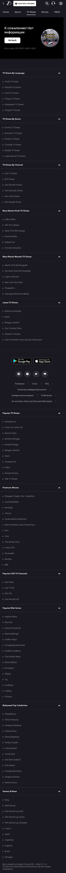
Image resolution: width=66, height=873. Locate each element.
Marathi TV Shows (13, 87)
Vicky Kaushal (11, 748)
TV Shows (31, 12)
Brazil (7, 851)
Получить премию (26, 3)
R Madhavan (10, 714)
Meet (7, 316)
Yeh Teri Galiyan (12, 225)
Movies (44, 12)
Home (6, 12)
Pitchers (8, 696)
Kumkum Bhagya (12, 438)
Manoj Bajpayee (12, 736)
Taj (6, 679)
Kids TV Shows (11, 478)
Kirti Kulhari (10, 765)
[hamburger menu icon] (60, 3)
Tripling (8, 691)
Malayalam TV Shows (14, 104)
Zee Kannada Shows (14, 190)
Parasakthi (9, 553)
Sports (18, 12)
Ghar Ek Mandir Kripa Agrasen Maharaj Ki (23, 339)
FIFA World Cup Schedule (16, 822)
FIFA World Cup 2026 (14, 811)
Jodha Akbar (10, 219)
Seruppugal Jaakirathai (15, 645)
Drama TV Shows (12, 127)
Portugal (8, 857)
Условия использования (22, 395)
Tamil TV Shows (12, 93)
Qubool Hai (10, 242)
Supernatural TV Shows (15, 156)
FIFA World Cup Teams (15, 817)
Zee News (9, 582)
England (8, 845)
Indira (7, 467)
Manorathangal (12, 633)
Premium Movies (11, 488)
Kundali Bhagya (12, 444)
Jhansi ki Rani (10, 433)
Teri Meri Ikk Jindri (13, 248)
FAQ (47, 383)
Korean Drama (11, 473)
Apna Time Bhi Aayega (15, 230)
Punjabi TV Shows (12, 110)
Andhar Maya (11, 639)
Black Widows (11, 662)
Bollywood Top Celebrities (15, 705)
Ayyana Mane (11, 616)
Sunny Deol (10, 754)
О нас (34, 383)
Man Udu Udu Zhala (14, 282)
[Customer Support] (53, 3)
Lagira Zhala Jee (12, 276)
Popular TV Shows (11, 413)
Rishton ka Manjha (13, 311)
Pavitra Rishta (11, 236)
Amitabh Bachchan (13, 771)
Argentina (9, 840)
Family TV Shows (12, 139)
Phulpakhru (10, 288)
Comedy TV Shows (13, 144)
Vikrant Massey (11, 719)
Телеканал (20, 383)
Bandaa (8, 559)
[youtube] (44, 374)
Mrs (6, 530)
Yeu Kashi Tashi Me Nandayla (18, 271)
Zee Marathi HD (12, 599)
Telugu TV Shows (12, 98)
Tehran (8, 513)
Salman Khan (10, 731)
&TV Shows (10, 179)
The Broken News (13, 656)
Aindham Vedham (13, 651)
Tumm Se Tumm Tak (14, 427)
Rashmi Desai (11, 782)
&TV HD (8, 593)
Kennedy (8, 507)
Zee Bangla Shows (13, 202)
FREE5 (57, 12)
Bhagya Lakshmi (12, 322)
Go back (12, 40)
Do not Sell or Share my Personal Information (32, 401)
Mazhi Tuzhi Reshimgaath (16, 265)
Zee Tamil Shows (12, 196)
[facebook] (19, 374)
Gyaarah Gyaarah (13, 628)
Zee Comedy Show (13, 328)
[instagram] (27, 374)
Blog (7, 800)
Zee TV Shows (11, 173)
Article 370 (9, 547)
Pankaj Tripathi (11, 742)
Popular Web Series (12, 608)
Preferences (46, 395)
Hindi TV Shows (11, 81)
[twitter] (36, 374)
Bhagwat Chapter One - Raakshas (20, 496)
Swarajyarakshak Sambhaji (17, 293)
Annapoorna (10, 461)
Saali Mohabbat (12, 502)
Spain (7, 834)
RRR (6, 564)
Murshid (8, 622)
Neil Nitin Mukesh (13, 759)
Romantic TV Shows (13, 133)
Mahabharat (10, 421)
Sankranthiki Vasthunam (15, 519)
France (8, 828)
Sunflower (9, 685)
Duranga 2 (9, 668)
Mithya (8, 673)
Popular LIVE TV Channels (15, 574)
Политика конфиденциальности (31, 389)
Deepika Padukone (13, 725)
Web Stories (10, 805)
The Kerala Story (12, 542)
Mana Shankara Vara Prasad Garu (20, 524)
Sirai (7, 536)
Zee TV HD (9, 587)
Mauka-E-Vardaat (12, 334)
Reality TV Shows (12, 150)
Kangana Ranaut (12, 776)
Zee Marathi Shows (13, 184)
